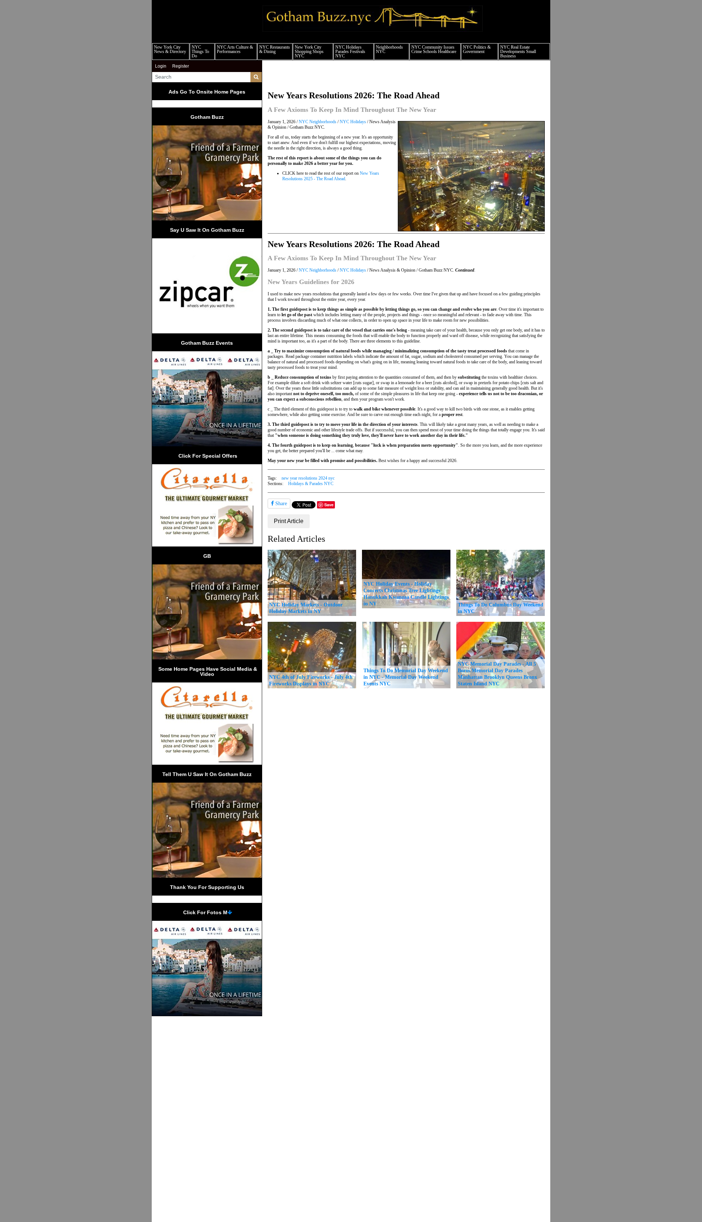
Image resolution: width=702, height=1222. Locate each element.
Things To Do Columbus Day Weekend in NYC (500, 608)
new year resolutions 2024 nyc (308, 478)
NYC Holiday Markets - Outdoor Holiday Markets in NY (306, 608)
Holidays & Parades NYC (310, 483)
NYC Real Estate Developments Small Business (518, 51)
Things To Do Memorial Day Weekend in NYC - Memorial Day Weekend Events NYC (405, 676)
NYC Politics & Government (477, 49)
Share (280, 503)
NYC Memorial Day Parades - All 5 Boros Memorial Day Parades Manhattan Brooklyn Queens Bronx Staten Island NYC (497, 673)
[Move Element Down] (229, 912)
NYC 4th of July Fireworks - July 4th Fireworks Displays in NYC (310, 680)
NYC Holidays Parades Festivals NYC (350, 51)
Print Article (288, 521)
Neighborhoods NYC (389, 49)
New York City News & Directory (170, 49)
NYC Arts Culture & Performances (235, 49)
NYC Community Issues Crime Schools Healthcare (433, 49)
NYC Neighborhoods (317, 121)
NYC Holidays (353, 121)
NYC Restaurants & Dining (274, 49)
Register (180, 66)
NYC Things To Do (200, 51)
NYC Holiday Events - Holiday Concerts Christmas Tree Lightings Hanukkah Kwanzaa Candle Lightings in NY (406, 593)
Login (160, 66)
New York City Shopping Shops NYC (309, 51)
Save (328, 504)
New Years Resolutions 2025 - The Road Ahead (330, 176)
